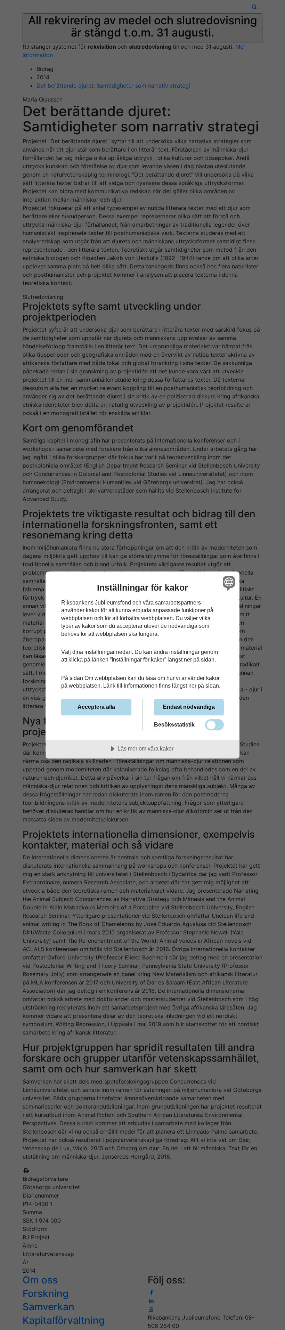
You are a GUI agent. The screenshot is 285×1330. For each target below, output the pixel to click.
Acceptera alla (96, 707)
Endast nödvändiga (189, 707)
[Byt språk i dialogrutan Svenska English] (228, 583)
